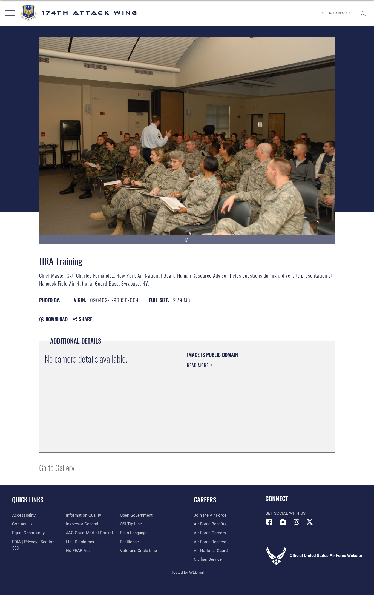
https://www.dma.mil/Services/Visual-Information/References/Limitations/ (251, 408)
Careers (205, 499)
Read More (198, 365)
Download (56, 319)
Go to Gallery (56, 467)
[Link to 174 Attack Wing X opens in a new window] (310, 522)
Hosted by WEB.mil (187, 572)
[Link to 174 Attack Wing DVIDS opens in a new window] (283, 522)
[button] (9, 13)
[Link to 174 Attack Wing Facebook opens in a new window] (269, 522)
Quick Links (27, 499)
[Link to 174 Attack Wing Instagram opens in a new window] (296, 522)
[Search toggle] (364, 13)
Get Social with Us (285, 513)
